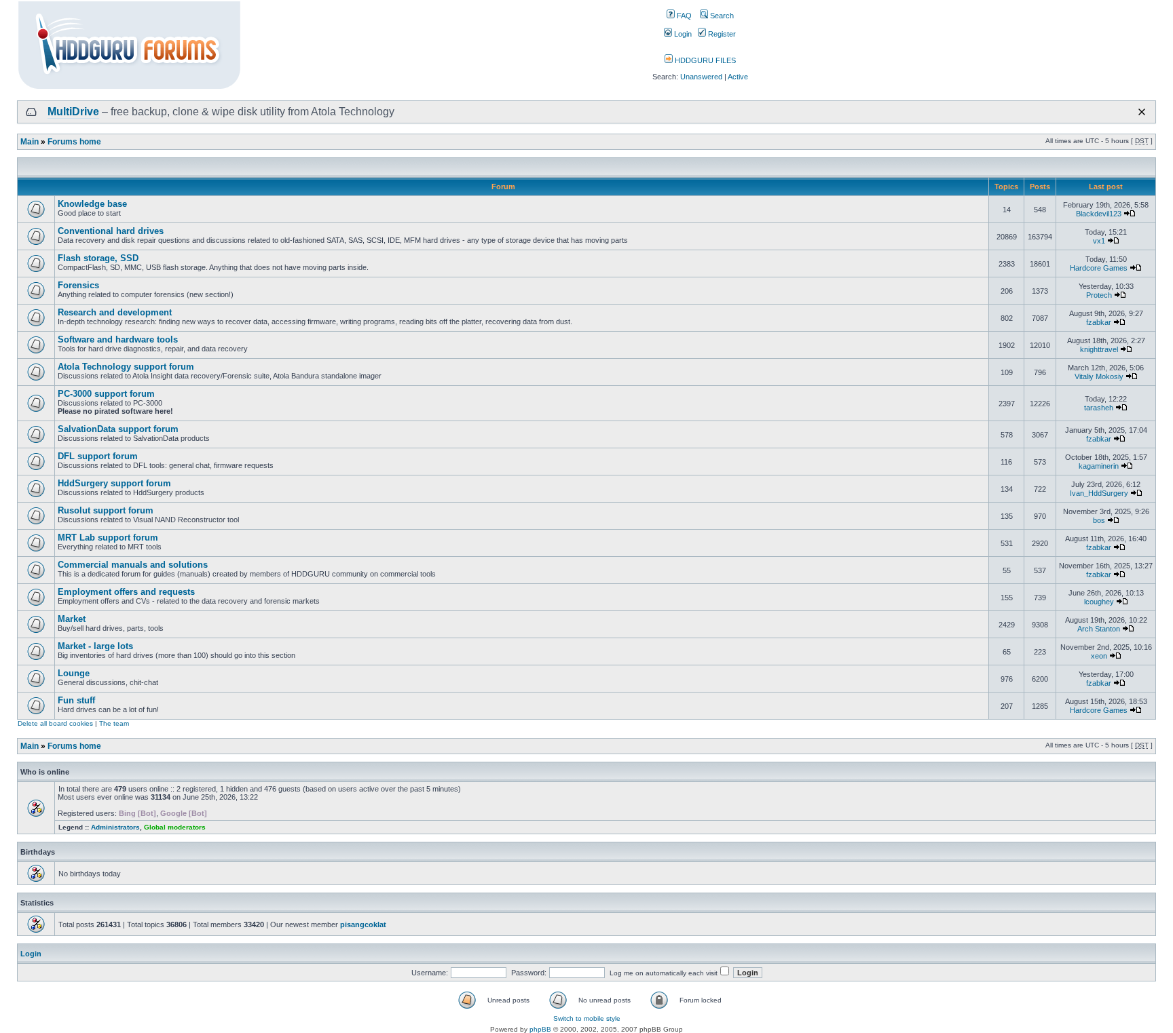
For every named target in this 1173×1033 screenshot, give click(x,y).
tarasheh (1098, 408)
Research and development (115, 312)
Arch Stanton (1098, 629)
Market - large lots (95, 646)
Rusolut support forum (105, 510)
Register (721, 34)
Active (738, 77)
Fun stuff (76, 700)
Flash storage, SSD (98, 258)
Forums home (74, 142)
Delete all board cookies (55, 723)
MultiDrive (73, 111)
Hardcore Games (1099, 268)
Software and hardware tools (118, 339)
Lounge (74, 673)
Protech (1099, 295)
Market (72, 619)
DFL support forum (98, 456)
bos (1099, 520)
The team (114, 723)
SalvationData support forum (118, 429)
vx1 (1099, 241)
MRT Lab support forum (108, 537)
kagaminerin (1099, 466)
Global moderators (175, 827)
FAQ (683, 16)
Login (682, 34)
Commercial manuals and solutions (133, 565)
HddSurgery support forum (114, 483)
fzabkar (1098, 322)
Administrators (115, 827)
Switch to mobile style (586, 1018)
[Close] (1142, 112)
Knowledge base (92, 204)
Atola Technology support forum (126, 367)
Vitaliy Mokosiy (1099, 376)
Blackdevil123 (1098, 214)
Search (721, 16)
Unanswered (701, 77)
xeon (1099, 656)
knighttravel (1099, 349)
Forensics (78, 285)
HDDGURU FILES (704, 60)
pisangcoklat (363, 924)
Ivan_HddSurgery (1099, 493)
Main (29, 142)
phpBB (540, 1029)
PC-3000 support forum (106, 394)
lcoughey (1099, 602)
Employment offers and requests (126, 592)
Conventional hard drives (111, 231)
